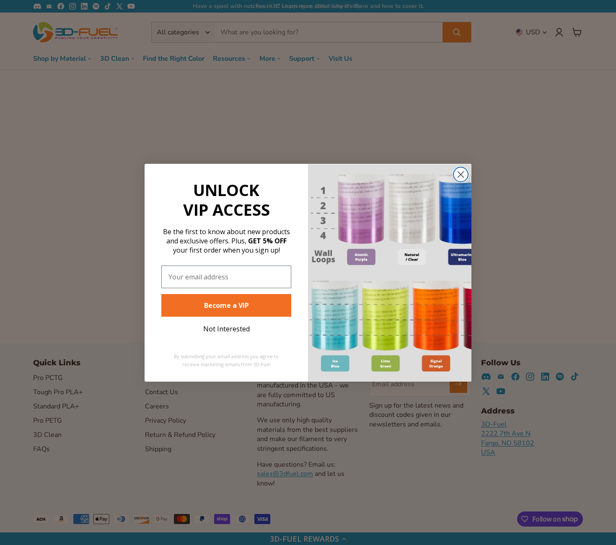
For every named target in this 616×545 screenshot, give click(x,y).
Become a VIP (226, 305)
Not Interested (226, 328)
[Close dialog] (460, 174)
